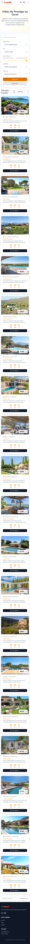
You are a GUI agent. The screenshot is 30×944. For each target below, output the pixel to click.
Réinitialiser (15, 83)
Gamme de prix (6, 56)
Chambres (5, 71)
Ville (4, 48)
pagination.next (24, 898)
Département (6, 41)
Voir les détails (14, 131)
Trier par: (14, 91)
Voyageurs (5, 63)
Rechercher (15, 79)
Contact (3, 925)
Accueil (3, 920)
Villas (2, 922)
